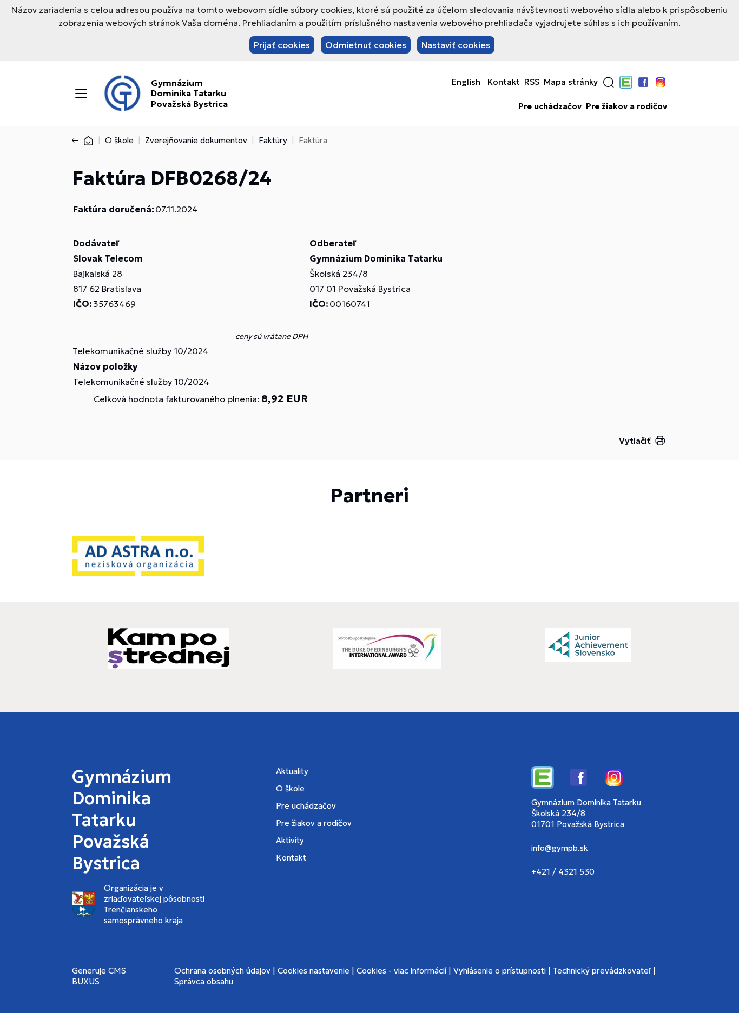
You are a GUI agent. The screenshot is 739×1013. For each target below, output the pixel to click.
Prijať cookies (282, 44)
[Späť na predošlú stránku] (77, 140)
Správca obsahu (203, 981)
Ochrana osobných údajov (222, 970)
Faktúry (273, 140)
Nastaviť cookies (455, 44)
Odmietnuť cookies (365, 44)
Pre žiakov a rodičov (626, 106)
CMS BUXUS (99, 976)
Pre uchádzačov (550, 106)
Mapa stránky (571, 82)
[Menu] (81, 93)
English (466, 82)
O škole (119, 140)
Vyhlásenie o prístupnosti (499, 970)
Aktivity (290, 840)
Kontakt (503, 82)
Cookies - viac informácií (401, 970)
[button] (608, 82)
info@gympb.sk (559, 848)
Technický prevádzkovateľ (602, 970)
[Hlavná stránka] (88, 140)
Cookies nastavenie (313, 970)
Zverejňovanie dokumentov (196, 140)
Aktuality (292, 771)
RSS (531, 82)
